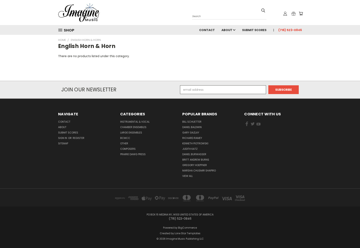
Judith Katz (190, 149)
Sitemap (63, 143)
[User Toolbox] (285, 13)
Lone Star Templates (187, 233)
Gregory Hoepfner (194, 165)
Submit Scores (254, 30)
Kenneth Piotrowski (195, 143)
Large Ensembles (131, 132)
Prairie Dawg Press (133, 154)
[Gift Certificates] (293, 13)
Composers (128, 149)
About (227, 30)
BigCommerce (187, 227)
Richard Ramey (192, 138)
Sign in (63, 138)
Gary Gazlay (190, 132)
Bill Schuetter (191, 121)
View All (187, 176)
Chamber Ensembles (133, 127)
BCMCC (125, 138)
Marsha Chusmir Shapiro (199, 170)
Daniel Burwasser (194, 154)
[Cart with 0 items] (301, 13)
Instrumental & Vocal (135, 121)
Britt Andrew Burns (195, 159)
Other (124, 143)
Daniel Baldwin (192, 127)
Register (78, 138)
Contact (207, 30)
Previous (349, 235)
